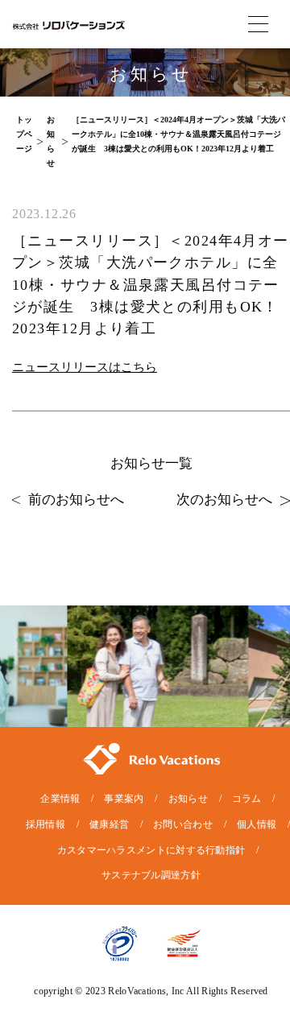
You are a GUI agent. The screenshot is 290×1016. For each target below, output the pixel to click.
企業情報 (60, 798)
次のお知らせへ (224, 499)
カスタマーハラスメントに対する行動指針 (151, 850)
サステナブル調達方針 (151, 875)
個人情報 (256, 824)
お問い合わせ (183, 824)
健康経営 (109, 824)
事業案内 (123, 798)
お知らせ (188, 798)
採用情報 (45, 824)
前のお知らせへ (76, 499)
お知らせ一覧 (151, 463)
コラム (247, 798)
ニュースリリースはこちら (84, 367)
